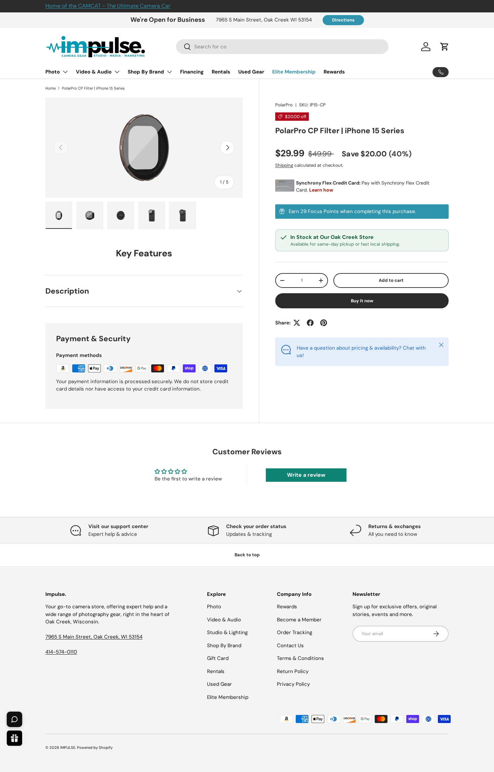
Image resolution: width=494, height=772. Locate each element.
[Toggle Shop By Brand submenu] (169, 72)
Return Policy (292, 671)
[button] (444, 46)
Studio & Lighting (227, 632)
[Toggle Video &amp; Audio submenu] (117, 72)
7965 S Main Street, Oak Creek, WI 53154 (93, 636)
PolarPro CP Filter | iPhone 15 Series (93, 88)
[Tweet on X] (296, 322)
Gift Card (218, 658)
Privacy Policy (293, 684)
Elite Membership (294, 71)
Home (50, 88)
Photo (52, 71)
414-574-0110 (61, 652)
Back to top (247, 555)
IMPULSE (67, 747)
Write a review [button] (306, 474)
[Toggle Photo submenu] (65, 72)
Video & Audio (94, 71)
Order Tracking (294, 632)
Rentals (221, 71)
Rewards (334, 71)
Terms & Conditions (300, 658)
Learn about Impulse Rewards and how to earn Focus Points (362, 211)
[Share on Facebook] (310, 322)
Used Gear (251, 71)
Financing (192, 71)
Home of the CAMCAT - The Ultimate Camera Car (107, 5)
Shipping (284, 165)
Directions (343, 20)
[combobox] (282, 46)
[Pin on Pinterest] (323, 322)
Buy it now (362, 301)
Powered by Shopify (95, 747)
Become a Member (299, 619)
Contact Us (290, 645)
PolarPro (284, 105)
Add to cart (391, 280)
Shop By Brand (146, 71)
